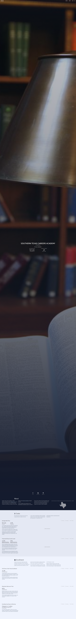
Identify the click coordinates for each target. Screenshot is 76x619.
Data (72, 0)
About (70, 0)
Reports (67, 0)
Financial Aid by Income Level (8, 538)
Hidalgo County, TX (13, 501)
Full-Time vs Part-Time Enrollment (9, 568)
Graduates (43, 494)
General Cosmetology (25, 500)
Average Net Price (6, 520)
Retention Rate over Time (7, 586)
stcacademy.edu (38, 245)
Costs (32, 494)
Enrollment (38, 494)
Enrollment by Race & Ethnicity (9, 604)
